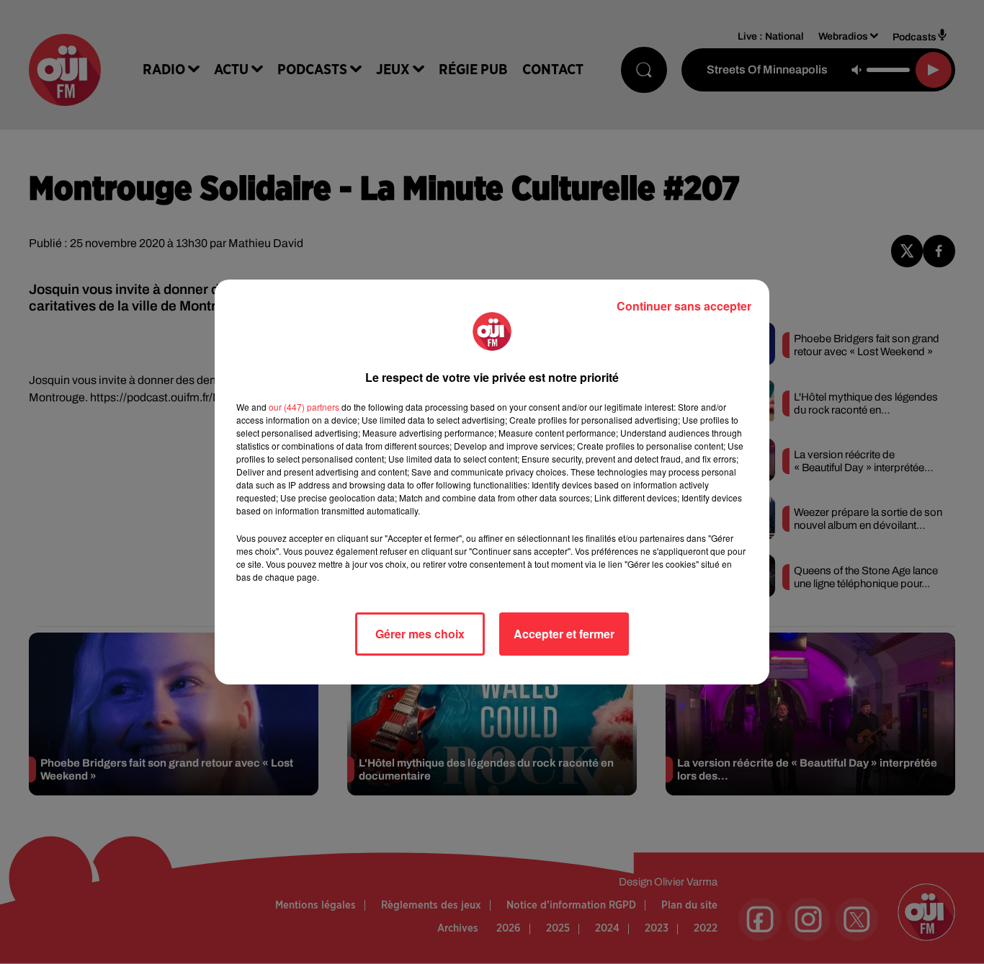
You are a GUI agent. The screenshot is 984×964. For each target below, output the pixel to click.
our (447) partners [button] (304, 407)
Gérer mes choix (420, 633)
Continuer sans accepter (684, 306)
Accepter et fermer (564, 633)
